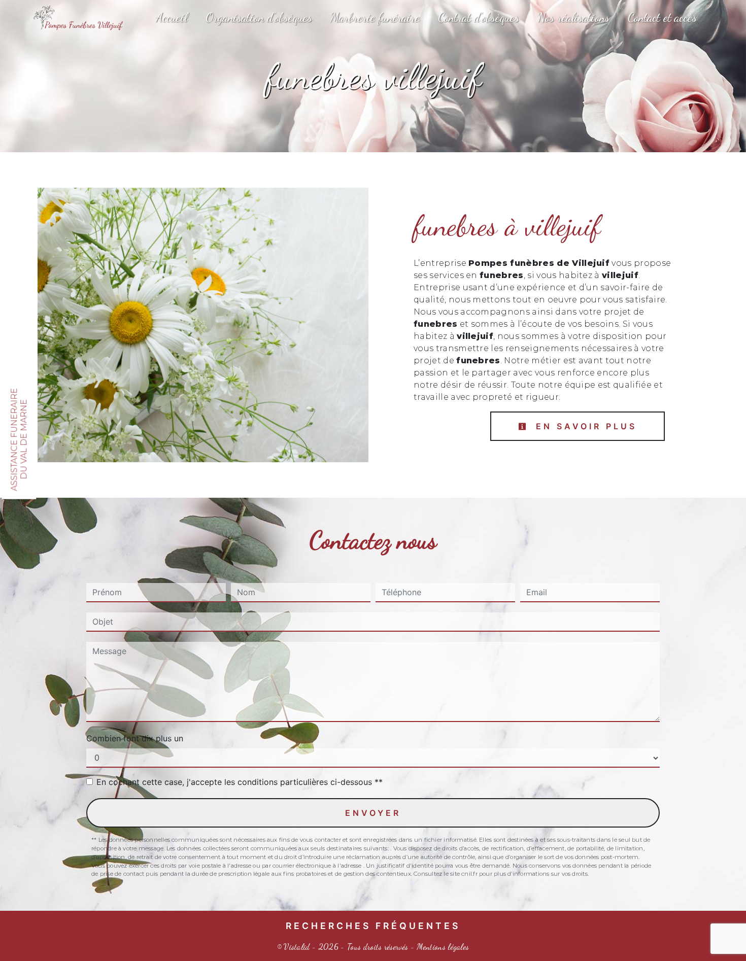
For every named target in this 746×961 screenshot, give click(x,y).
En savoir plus (584, 426)
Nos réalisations (573, 17)
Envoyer (373, 813)
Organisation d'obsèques (259, 17)
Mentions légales (442, 946)
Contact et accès (662, 17)
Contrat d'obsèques (478, 17)
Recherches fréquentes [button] (373, 925)
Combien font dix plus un (134, 738)
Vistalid (297, 946)
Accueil (171, 17)
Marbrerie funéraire (375, 17)
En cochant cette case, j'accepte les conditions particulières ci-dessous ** (239, 782)
